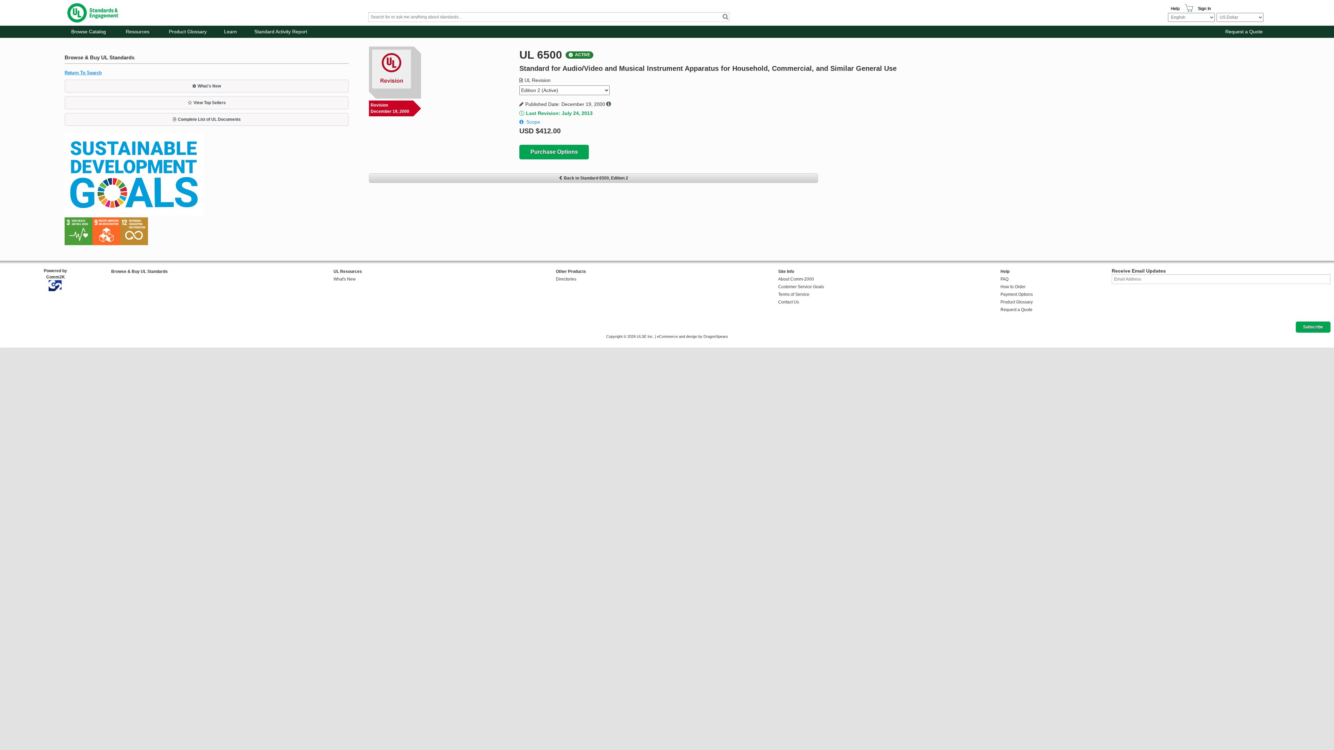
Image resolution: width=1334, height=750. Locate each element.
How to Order (1013, 286)
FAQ (1004, 279)
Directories (566, 279)
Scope (533, 122)
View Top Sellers (209, 102)
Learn (230, 31)
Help (1175, 8)
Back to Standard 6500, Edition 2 (596, 178)
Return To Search (83, 72)
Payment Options (1016, 294)
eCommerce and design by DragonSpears (692, 336)
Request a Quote (1244, 31)
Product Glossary (188, 31)
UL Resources (348, 271)
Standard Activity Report (280, 31)
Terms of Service (793, 294)
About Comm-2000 (796, 279)
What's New (209, 86)
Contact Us (788, 302)
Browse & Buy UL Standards (139, 271)
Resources (137, 31)
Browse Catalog (88, 31)
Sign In (1204, 8)
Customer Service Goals (801, 286)
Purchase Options (554, 152)
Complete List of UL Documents (209, 119)
